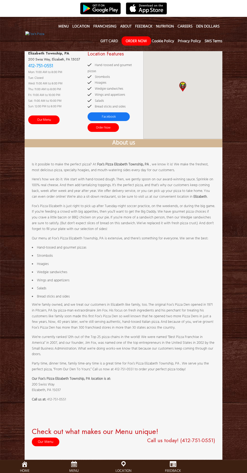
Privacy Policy (189, 42)
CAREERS (185, 27)
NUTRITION (165, 27)
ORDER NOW (136, 41)
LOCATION (81, 27)
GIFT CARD (109, 42)
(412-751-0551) (197, 440)
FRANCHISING (105, 27)
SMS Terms (213, 42)
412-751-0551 (40, 66)
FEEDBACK (143, 27)
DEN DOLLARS (208, 27)
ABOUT (125, 27)
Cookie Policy (163, 42)
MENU (63, 27)
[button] (182, 87)
